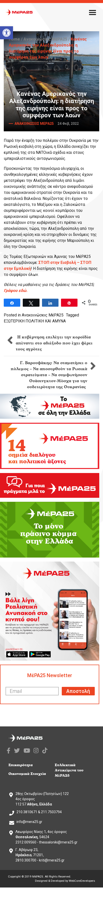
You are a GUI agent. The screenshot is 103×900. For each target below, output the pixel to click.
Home (14, 39)
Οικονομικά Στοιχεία (27, 773)
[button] (6, 32)
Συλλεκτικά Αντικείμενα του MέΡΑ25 (69, 770)
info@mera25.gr (29, 822)
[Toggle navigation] (92, 12)
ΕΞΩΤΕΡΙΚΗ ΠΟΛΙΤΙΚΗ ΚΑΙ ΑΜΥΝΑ (35, 321)
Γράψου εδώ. (16, 290)
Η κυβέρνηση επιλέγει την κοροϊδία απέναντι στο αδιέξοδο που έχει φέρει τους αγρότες (54, 343)
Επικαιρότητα (20, 765)
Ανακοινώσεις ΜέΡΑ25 (45, 39)
